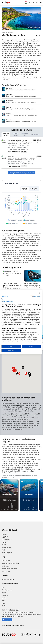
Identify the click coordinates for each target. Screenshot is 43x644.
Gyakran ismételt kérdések (10, 563)
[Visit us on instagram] (23, 634)
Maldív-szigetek (7, 552)
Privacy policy (36, 296)
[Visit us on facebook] (27, 634)
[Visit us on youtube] (39, 634)
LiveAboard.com (7, 590)
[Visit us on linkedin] (35, 634)
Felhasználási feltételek (9, 568)
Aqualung (5, 595)
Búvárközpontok (11, 267)
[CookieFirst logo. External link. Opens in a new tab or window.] (2, 298)
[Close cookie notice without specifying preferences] (40, 293)
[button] (23, 367)
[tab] (6, 134)
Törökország (9, 32)
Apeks (4, 598)
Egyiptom (5, 537)
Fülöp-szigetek (6, 547)
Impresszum (6, 571)
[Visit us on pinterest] (31, 634)
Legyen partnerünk (8, 579)
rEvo (3, 600)
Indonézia (5, 542)
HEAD (3, 606)
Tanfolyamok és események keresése (21, 173)
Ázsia (3, 32)
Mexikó (4, 550)
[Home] (6, 2)
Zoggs (4, 603)
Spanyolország (6, 539)
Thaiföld (4, 534)
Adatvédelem (6, 566)
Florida (4, 545)
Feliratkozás (7, 620)
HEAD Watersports (10, 583)
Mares (4, 592)
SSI (3, 587)
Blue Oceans (6, 561)
